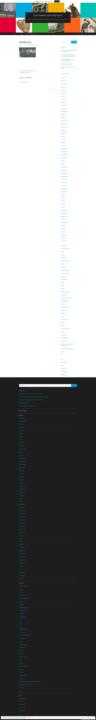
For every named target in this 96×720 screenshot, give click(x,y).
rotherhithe (63, 335)
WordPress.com (64, 374)
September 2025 (64, 83)
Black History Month (65, 261)
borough (63, 264)
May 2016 (63, 231)
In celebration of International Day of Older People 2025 (31, 393)
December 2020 (64, 124)
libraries (63, 304)
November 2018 (64, 176)
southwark (63, 341)
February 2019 (64, 167)
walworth (63, 351)
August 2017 (63, 194)
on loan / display (64, 319)
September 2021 (64, 111)
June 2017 (63, 201)
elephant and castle (65, 291)
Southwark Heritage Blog (48, 15)
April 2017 (63, 207)
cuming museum (64, 279)
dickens (62, 285)
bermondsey (63, 257)
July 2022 (63, 96)
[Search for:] (69, 42)
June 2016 (63, 228)
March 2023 (63, 90)
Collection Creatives (65, 270)
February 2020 (64, 148)
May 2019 (63, 164)
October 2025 (64, 80)
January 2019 (63, 170)
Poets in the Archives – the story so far (27, 406)
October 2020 (64, 130)
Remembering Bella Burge (66, 64)
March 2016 (63, 234)
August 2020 (63, 133)
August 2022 (63, 93)
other (62, 322)
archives (62, 251)
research (63, 331)
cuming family (64, 276)
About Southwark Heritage (31, 33)
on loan (62, 316)
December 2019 (64, 151)
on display (63, 313)
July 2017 (63, 197)
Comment (53, 90)
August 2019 (63, 157)
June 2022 (63, 99)
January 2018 (63, 185)
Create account (64, 362)
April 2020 (63, 145)
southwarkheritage (33, 45)
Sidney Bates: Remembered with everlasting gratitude (30, 399)
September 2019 (64, 154)
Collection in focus (65, 273)
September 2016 (64, 222)
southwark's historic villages (67, 348)
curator (62, 282)
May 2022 (63, 102)
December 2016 (64, 213)
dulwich (62, 288)
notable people (64, 310)
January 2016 (63, 241)
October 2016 (64, 219)
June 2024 (63, 87)
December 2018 (64, 173)
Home (21, 33)
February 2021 (64, 120)
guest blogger (64, 301)
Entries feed (63, 368)
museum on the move (65, 307)
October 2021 (64, 108)
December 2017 (64, 188)
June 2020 (63, 139)
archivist (63, 254)
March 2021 (63, 117)
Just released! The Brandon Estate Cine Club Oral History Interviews (33, 396)
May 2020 (63, 142)
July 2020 (63, 136)
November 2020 (64, 127)
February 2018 (64, 182)
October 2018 (64, 179)
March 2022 (63, 105)
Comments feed (64, 371)
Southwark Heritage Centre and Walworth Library (29, 681)
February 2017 (64, 210)
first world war (64, 294)
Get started (57, 1)
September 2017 (64, 191)
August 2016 (63, 225)
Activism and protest (65, 248)
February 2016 (64, 238)
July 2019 (63, 161)
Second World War (65, 338)
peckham (63, 325)
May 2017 (63, 204)
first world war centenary (66, 298)
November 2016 (64, 216)
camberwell (63, 267)
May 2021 (63, 114)
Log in (62, 365)
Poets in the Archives (65, 328)
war (62, 354)
